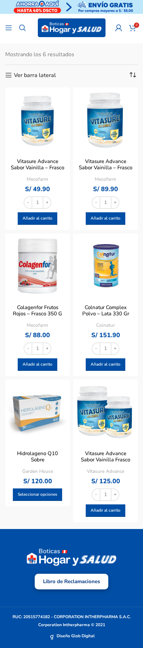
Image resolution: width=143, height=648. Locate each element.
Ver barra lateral (35, 75)
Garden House (37, 471)
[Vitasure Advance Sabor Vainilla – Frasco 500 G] (37, 119)
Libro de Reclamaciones (71, 581)
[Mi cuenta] (119, 28)
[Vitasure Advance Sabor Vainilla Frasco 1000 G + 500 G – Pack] (105, 412)
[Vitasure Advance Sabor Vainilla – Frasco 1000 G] (105, 119)
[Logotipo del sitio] (71, 27)
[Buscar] (23, 28)
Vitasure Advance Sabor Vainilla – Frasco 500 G (37, 167)
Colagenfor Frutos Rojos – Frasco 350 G (37, 310)
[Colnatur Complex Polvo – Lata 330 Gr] (105, 265)
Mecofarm (37, 179)
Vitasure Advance (105, 471)
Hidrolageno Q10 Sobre (37, 456)
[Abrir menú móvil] (9, 28)
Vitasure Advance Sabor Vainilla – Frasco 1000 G (105, 167)
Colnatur (105, 325)
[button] (37, 218)
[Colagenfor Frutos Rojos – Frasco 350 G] (37, 265)
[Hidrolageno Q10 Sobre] (37, 412)
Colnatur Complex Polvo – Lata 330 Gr (105, 310)
